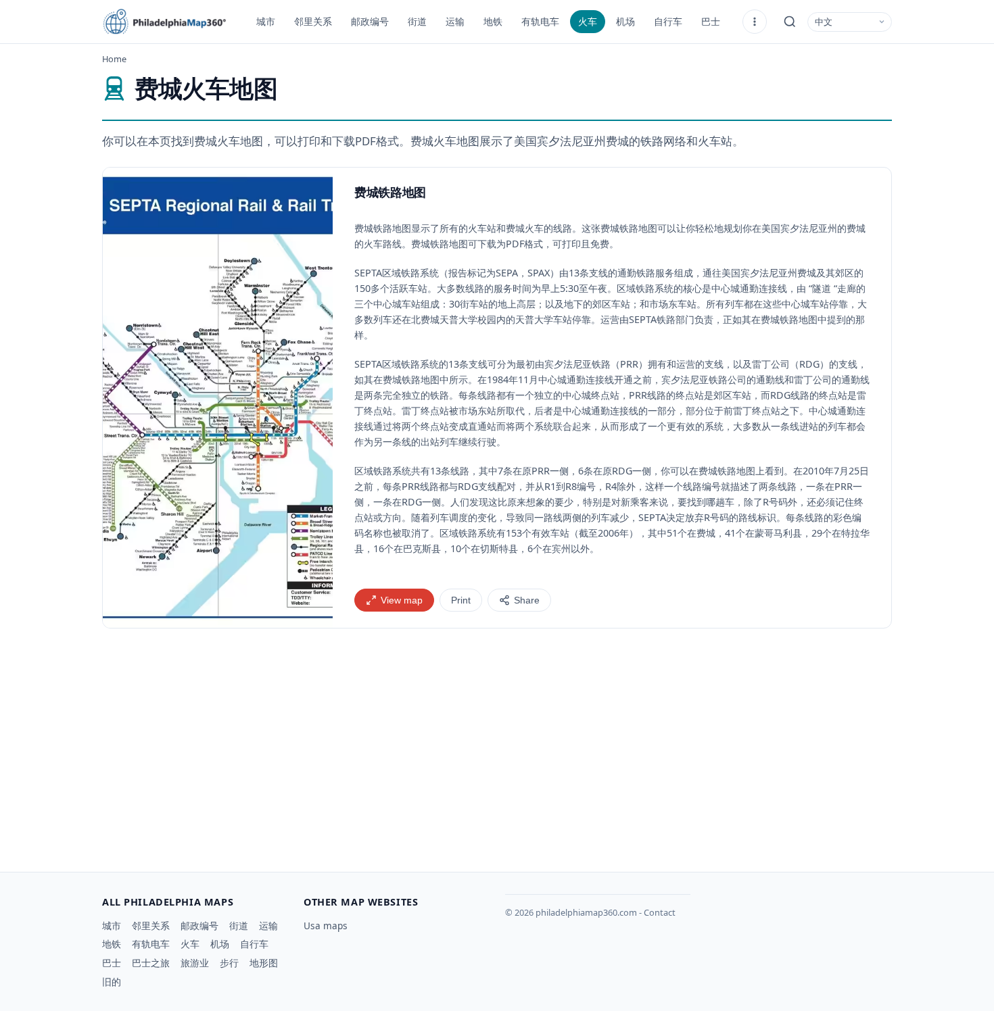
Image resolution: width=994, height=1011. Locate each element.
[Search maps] (790, 21)
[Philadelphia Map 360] (169, 21)
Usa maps (326, 925)
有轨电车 (540, 21)
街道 (417, 21)
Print (461, 600)
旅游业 (195, 962)
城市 (265, 21)
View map (402, 600)
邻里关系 (313, 21)
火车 (587, 21)
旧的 (111, 981)
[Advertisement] (497, 744)
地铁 (492, 21)
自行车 (668, 21)
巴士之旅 (151, 962)
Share (527, 600)
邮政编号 (370, 21)
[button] (218, 398)
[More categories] (754, 21)
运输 (455, 21)
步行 (229, 962)
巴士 (710, 21)
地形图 (264, 962)
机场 (625, 21)
